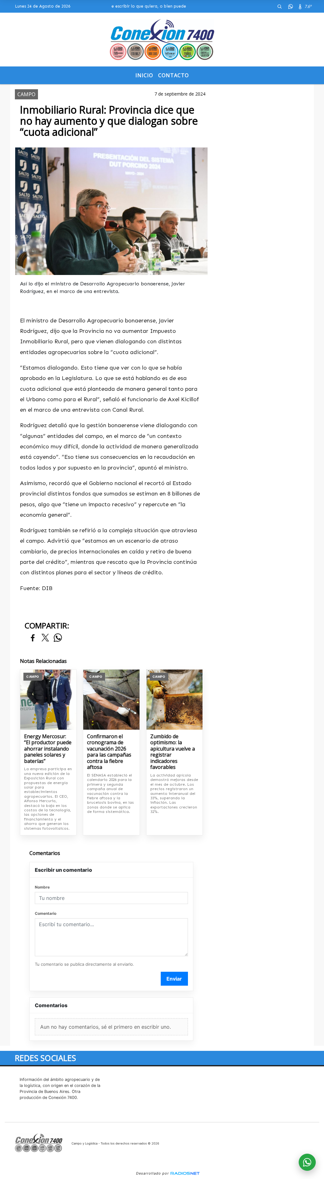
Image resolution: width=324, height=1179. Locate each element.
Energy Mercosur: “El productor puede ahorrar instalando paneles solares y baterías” (48, 748)
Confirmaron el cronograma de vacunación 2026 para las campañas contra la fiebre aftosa (109, 751)
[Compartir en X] (45, 638)
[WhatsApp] (290, 6)
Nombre (42, 887)
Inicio (144, 75)
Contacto (173, 75)
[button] (279, 6)
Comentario (45, 913)
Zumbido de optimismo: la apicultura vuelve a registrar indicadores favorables (172, 751)
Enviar (174, 979)
